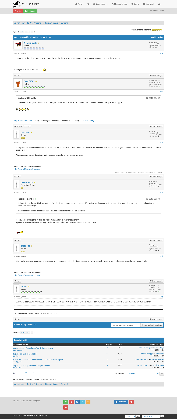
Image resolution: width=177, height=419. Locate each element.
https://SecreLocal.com (23, 121)
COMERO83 (29, 81)
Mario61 (16, 356)
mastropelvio (27, 182)
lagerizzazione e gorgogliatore (25, 354)
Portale (80, 4)
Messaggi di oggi (121, 4)
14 (107, 354)
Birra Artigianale (51, 23)
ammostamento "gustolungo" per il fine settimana (33, 348)
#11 (161, 53)
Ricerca (136, 4)
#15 (161, 256)
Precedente (20, 324)
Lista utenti (149, 4)
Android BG (43, 415)
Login (18, 11)
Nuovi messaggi (101, 4)
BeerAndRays (18, 350)
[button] (160, 4)
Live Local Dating (87, 121)
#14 (161, 192)
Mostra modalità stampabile (25, 373)
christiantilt (160, 354)
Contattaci (121, 402)
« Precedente (25, 32)
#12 (161, 92)
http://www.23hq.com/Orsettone (27, 169)
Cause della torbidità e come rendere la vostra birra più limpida (38, 360)
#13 (161, 142)
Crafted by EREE (30, 415)
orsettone (25, 132)
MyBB (22, 415)
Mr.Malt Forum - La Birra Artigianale (28, 23)
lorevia (24, 286)
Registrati (31, 11)
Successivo (31, 324)
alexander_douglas (157, 359)
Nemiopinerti (30, 43)
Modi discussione (157, 37)
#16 (161, 297)
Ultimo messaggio (145, 348)
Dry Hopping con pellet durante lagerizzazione (31, 365)
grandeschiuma (158, 365)
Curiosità (64, 23)
